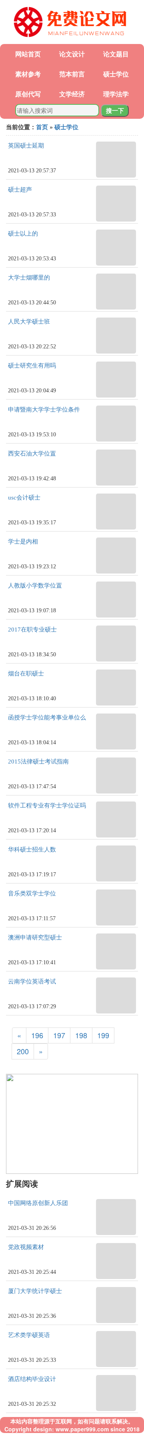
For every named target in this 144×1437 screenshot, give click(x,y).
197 (59, 1035)
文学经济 (72, 93)
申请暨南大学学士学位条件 (44, 409)
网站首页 (28, 53)
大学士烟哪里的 (29, 277)
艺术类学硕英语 (29, 1335)
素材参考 (28, 73)
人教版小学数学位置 (35, 585)
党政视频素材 (26, 1247)
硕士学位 (116, 73)
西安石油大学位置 (32, 453)
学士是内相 (23, 541)
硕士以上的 (23, 233)
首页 (42, 126)
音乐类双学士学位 (32, 893)
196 (37, 1035)
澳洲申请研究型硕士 (35, 937)
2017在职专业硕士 (32, 629)
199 (103, 1035)
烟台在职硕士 (26, 673)
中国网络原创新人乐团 (38, 1203)
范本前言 (72, 73)
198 (81, 1035)
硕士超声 (20, 189)
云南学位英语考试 (32, 981)
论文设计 (72, 53)
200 (23, 1051)
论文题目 (116, 53)
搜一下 (115, 110)
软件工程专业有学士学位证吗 (47, 805)
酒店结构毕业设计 (32, 1379)
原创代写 (28, 93)
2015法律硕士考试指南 (38, 761)
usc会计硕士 (24, 497)
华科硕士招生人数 (32, 849)
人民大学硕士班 (29, 321)
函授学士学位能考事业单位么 (47, 717)
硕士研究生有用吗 (32, 365)
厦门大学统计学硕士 (35, 1291)
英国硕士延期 (26, 145)
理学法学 (116, 93)
